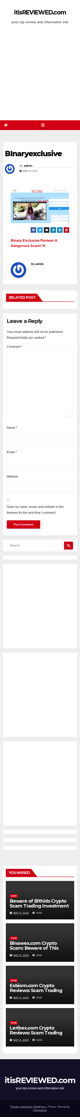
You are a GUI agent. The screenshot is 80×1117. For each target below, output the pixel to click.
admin (28, 166)
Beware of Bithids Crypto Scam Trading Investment (39, 903)
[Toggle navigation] (43, 125)
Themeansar (40, 1110)
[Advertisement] (40, 73)
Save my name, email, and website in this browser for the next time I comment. (35, 509)
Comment (14, 346)
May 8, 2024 (21, 1040)
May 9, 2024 (21, 913)
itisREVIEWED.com (40, 12)
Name (12, 427)
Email (12, 452)
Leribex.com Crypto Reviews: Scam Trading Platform (36, 1032)
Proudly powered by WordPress (28, 1106)
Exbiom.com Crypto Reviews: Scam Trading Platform (36, 990)
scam (14, 896)
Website (12, 476)
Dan (39, 913)
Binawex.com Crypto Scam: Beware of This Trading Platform (34, 948)
